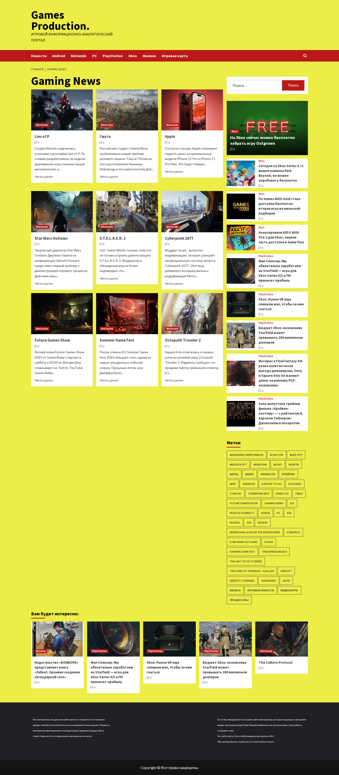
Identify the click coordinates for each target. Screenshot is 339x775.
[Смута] (127, 109)
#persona (260, 464)
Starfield (293, 532)
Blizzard (294, 483)
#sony (278, 464)
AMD (233, 483)
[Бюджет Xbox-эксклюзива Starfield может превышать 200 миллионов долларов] (241, 335)
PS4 (289, 512)
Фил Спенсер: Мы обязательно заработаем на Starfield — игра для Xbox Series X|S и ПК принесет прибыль (280, 271)
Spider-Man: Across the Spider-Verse (255, 532)
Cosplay (235, 493)
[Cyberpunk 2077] (192, 211)
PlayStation (113, 55)
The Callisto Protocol (275, 662)
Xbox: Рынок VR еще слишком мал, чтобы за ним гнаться (281, 304)
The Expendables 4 (274, 551)
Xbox (132, 55)
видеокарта (289, 590)
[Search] (305, 56)
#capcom (276, 454)
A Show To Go (272, 483)
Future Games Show (52, 340)
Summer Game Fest (117, 340)
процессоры (239, 599)
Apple (170, 136)
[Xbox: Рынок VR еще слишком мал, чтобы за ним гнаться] (241, 304)
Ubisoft (286, 570)
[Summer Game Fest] (127, 313)
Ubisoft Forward (242, 580)
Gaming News (274, 503)
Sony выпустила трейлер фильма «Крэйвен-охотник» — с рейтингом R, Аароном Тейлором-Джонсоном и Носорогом (281, 413)
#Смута (294, 464)
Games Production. (60, 20)
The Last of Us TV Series (246, 561)
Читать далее (44, 176)
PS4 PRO (235, 522)
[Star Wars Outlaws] (62, 211)
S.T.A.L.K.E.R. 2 (112, 238)
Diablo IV (282, 493)
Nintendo (78, 55)
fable (299, 493)
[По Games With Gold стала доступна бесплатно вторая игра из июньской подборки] (241, 206)
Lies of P (42, 136)
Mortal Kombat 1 (242, 512)
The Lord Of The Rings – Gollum (252, 570)
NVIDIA (265, 512)
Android (58, 55)
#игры (234, 474)
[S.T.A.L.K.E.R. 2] (127, 211)
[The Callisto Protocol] (281, 639)
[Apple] (192, 109)
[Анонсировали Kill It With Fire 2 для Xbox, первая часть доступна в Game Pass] (241, 237)
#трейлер (288, 474)
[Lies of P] (62, 109)
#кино (249, 474)
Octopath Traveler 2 (183, 340)
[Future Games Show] (62, 313)
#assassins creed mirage (246, 454)
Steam (268, 541)
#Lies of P (296, 454)
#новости (268, 474)
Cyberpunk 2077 (179, 238)
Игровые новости (260, 590)
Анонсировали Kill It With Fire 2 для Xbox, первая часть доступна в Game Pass (281, 237)
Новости (38, 55)
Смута (105, 136)
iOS (292, 503)
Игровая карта (175, 55)
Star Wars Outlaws (51, 238)
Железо (149, 55)
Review (263, 522)
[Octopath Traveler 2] (192, 313)
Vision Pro (268, 580)
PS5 (249, 522)
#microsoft (238, 464)
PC (94, 55)
